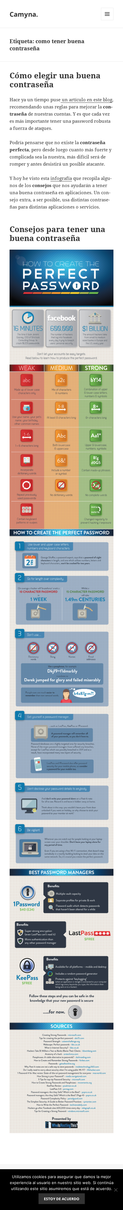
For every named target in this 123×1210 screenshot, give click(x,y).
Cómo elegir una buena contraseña (55, 80)
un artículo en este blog (86, 99)
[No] (116, 1190)
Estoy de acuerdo (61, 1198)
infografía (61, 178)
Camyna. (24, 14)
